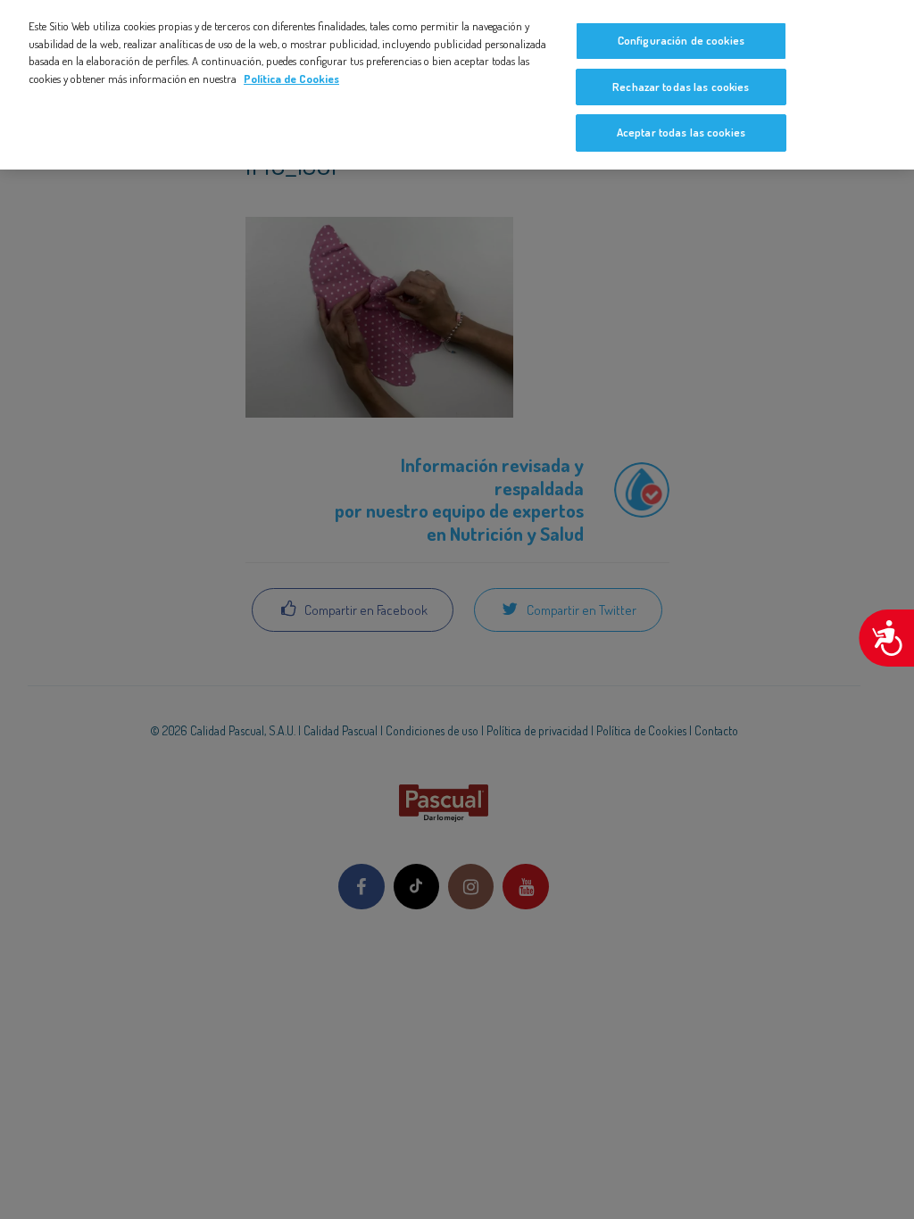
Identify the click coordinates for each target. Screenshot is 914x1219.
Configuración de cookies (681, 40)
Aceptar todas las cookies (681, 132)
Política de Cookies (291, 78)
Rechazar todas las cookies (680, 86)
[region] (457, 85)
